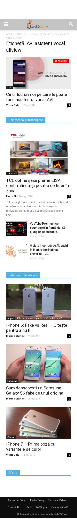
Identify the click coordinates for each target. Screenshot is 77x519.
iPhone (11, 437)
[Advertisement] (38, 11)
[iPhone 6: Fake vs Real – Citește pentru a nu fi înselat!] (38, 302)
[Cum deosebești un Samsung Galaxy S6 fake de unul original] (38, 363)
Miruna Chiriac (15, 335)
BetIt (29, 507)
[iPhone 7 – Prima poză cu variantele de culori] (38, 423)
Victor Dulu (13, 105)
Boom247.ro (15, 507)
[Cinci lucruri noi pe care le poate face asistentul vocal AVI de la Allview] (38, 73)
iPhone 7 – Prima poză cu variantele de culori (30, 447)
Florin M (11, 196)
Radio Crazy (37, 500)
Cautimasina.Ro (60, 507)
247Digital (41, 507)
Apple (10, 318)
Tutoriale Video (57, 500)
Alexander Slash (17, 500)
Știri (9, 87)
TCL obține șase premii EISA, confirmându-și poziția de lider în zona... (37, 185)
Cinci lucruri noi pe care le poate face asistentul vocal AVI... (36, 97)
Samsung (12, 381)
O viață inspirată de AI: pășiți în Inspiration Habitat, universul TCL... (49, 249)
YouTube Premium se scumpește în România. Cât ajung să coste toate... (48, 227)
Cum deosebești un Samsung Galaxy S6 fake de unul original (35, 390)
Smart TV (12, 173)
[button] (71, 24)
